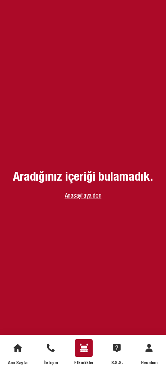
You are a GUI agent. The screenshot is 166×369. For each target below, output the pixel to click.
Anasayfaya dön (83, 195)
